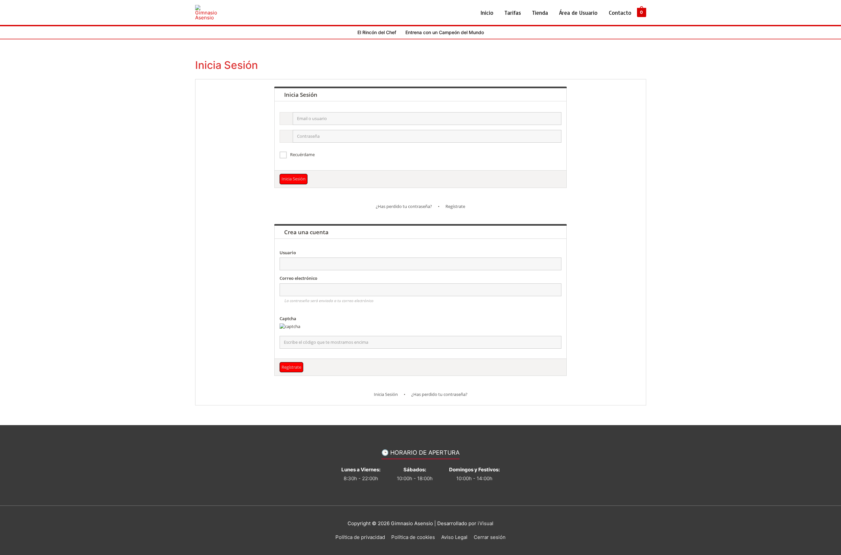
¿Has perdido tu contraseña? (404, 206)
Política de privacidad (360, 537)
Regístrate (455, 206)
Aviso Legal (454, 537)
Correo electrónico (298, 278)
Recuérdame (302, 154)
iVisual (485, 523)
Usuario (288, 253)
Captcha (288, 318)
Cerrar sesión (490, 537)
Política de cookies (413, 537)
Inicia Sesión (386, 394)
